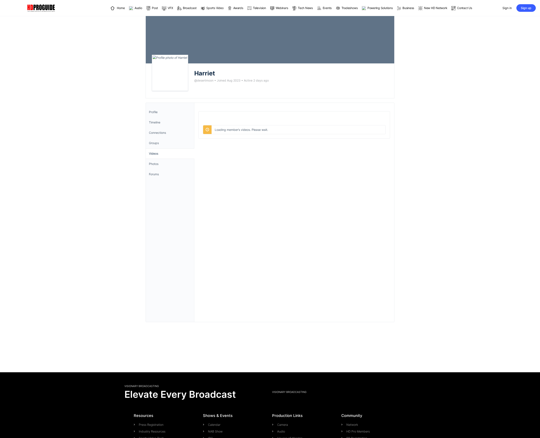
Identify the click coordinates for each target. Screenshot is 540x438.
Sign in (507, 8)
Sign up (526, 8)
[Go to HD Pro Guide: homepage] (41, 8)
